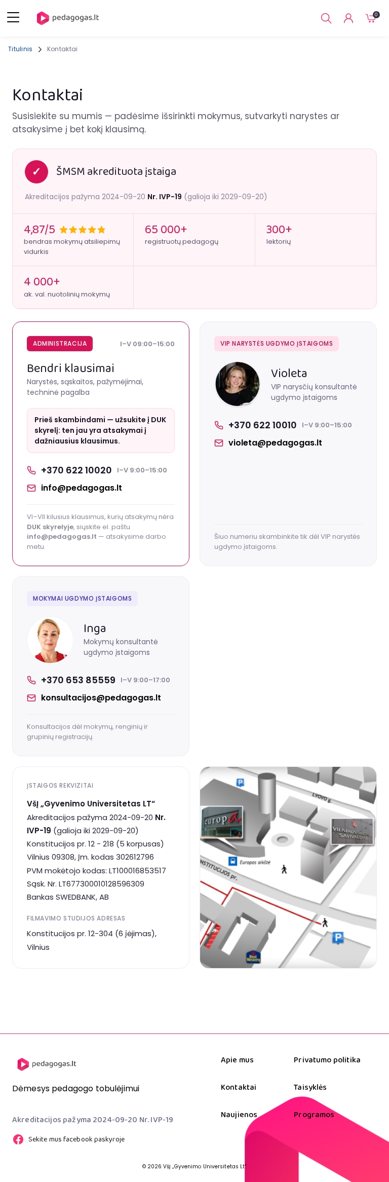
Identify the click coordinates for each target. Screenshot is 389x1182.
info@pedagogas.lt (81, 488)
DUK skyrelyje (50, 527)
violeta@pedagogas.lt (275, 443)
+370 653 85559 (78, 680)
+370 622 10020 (76, 470)
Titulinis (20, 49)
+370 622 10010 (262, 425)
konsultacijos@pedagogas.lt (101, 698)
